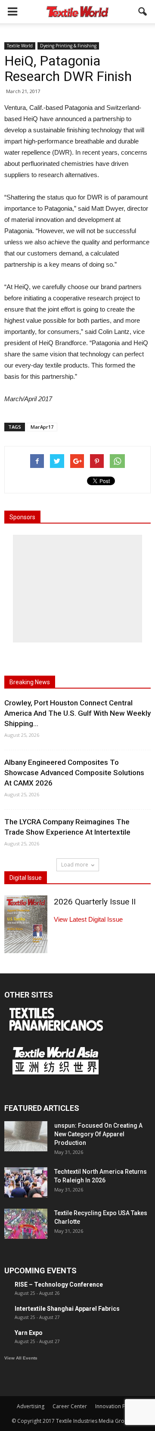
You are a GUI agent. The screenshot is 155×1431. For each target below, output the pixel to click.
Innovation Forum (116, 1406)
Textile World (20, 46)
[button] (143, 11)
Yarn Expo (29, 1332)
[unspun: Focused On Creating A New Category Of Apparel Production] (25, 1136)
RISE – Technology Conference (59, 1284)
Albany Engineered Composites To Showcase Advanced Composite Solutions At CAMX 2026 (74, 772)
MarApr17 (42, 427)
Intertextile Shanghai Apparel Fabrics (67, 1308)
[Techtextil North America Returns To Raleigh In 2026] (25, 1182)
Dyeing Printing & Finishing (68, 46)
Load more (74, 864)
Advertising (30, 1406)
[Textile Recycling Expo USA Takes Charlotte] (25, 1224)
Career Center (70, 1406)
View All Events (20, 1358)
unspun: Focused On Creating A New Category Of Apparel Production (98, 1134)
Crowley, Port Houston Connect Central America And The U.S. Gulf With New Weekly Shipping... (77, 713)
